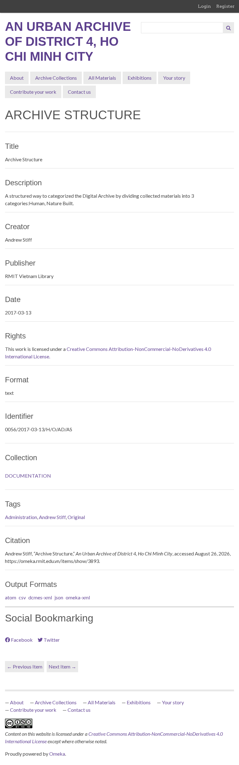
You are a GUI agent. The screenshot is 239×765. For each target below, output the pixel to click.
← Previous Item (24, 666)
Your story (174, 78)
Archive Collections (56, 78)
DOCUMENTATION (28, 476)
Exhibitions (140, 78)
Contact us (79, 92)
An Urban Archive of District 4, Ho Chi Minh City (68, 41)
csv (22, 597)
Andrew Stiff (52, 517)
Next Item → (62, 666)
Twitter (52, 640)
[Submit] (228, 27)
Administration (21, 517)
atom (10, 597)
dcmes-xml (40, 597)
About (17, 78)
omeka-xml (78, 597)
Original (76, 517)
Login (204, 6)
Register (225, 6)
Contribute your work (33, 92)
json (58, 597)
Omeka (57, 754)
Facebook (22, 640)
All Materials (102, 78)
